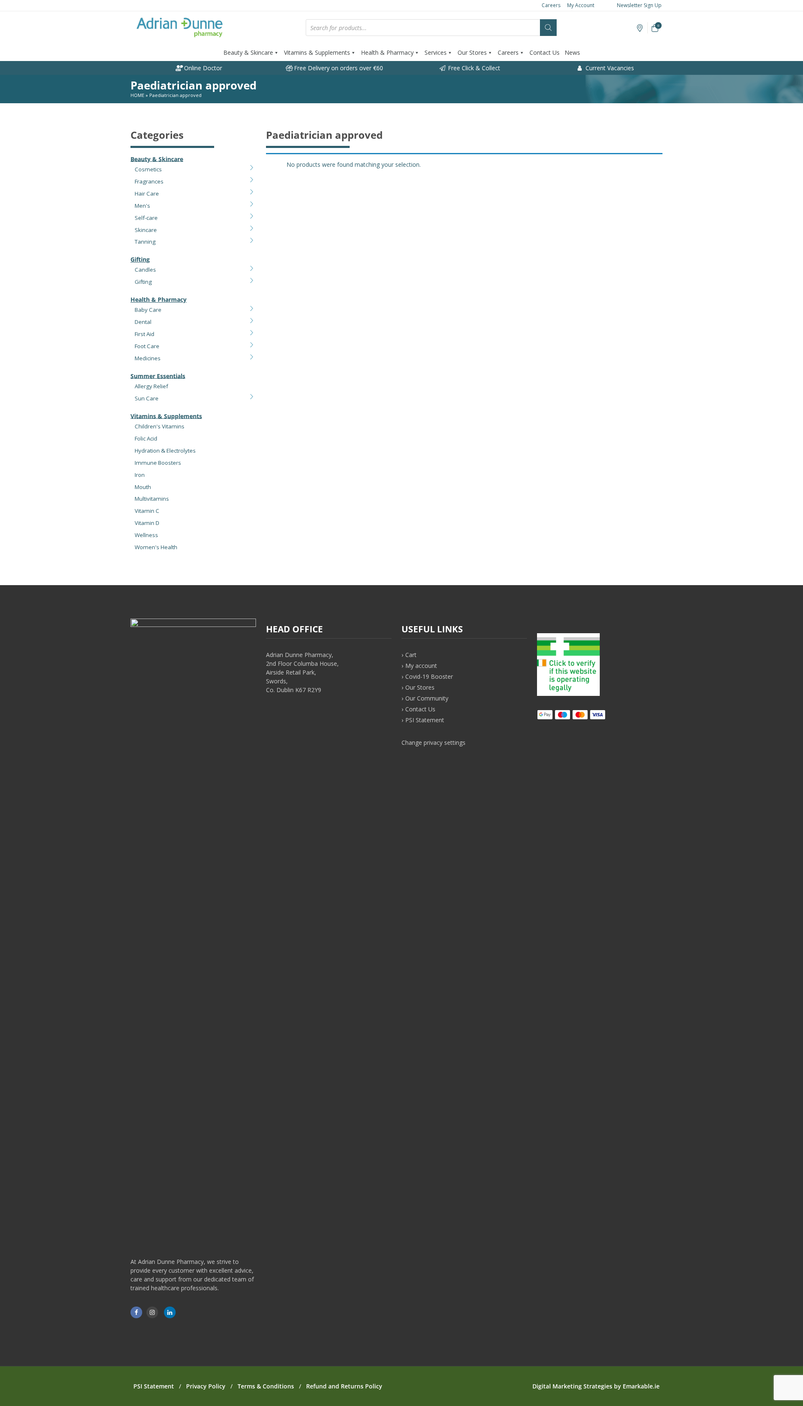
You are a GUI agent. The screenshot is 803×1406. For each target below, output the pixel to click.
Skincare (146, 230)
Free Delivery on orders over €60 (337, 68)
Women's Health (156, 547)
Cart (411, 655)
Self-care (146, 218)
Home (137, 95)
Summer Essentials (157, 376)
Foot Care (147, 346)
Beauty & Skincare (248, 52)
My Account (580, 5)
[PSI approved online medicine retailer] (568, 694)
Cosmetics (148, 169)
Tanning (145, 241)
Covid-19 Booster (429, 676)
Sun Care (147, 398)
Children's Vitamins (159, 426)
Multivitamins (152, 498)
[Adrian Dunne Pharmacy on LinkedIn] (170, 1312)
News (572, 52)
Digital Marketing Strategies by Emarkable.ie (596, 1386)
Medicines (148, 358)
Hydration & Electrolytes (165, 450)
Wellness (146, 535)
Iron (140, 475)
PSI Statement (424, 720)
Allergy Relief (151, 386)
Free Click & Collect (473, 68)
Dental (143, 322)
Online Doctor (202, 68)
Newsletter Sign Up (639, 5)
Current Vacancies (609, 68)
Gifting (140, 259)
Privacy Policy (205, 1386)
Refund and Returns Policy (344, 1386)
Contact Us (544, 52)
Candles (145, 269)
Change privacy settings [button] (433, 742)
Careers (551, 5)
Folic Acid (146, 438)
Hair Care (147, 193)
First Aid (144, 334)
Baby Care (148, 309)
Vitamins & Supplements (317, 52)
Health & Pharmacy (387, 52)
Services (436, 52)
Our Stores (472, 52)
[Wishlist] (640, 28)
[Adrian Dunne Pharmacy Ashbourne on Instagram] (152, 1312)
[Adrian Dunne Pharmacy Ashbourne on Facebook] (136, 1312)
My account (421, 666)
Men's (142, 205)
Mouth (143, 487)
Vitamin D (147, 523)
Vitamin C (147, 511)
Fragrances (149, 181)
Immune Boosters (158, 462)
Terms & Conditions (266, 1386)
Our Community (426, 698)
